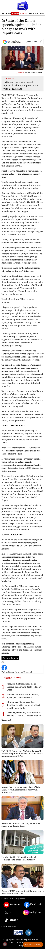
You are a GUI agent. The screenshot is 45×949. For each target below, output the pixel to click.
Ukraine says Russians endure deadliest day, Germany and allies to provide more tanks (24, 705)
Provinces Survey (33, 944)
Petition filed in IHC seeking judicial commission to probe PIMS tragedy (19, 858)
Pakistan (33, 14)
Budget (15, 14)
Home (8, 14)
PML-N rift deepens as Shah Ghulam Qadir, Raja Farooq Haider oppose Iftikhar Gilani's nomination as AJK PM (22, 753)
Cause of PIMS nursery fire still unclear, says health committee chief (23, 892)
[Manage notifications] (5, 944)
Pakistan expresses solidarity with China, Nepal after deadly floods (21, 824)
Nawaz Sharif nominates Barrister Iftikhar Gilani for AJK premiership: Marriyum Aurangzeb (21, 789)
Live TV (23, 14)
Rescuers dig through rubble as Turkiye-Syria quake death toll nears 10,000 (24, 686)
